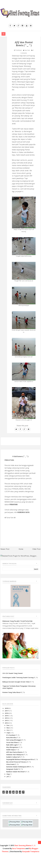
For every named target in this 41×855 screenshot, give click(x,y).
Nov (8, 728)
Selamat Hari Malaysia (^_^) (16, 755)
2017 (7, 711)
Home (21, 549)
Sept (9, 733)
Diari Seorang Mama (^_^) (25, 845)
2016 (7, 713)
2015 (7, 716)
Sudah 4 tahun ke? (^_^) (15, 757)
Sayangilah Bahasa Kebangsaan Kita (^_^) (22, 759)
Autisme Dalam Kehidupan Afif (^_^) (19, 767)
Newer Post (4, 549)
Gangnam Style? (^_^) (14, 769)
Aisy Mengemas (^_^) (14, 747)
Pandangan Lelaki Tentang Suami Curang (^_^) (20, 677)
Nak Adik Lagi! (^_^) (13, 745)
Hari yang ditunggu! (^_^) (15, 740)
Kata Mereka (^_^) (13, 737)
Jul (8, 776)
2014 (7, 718)
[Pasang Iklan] (14, 822)
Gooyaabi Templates (30, 851)
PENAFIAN (14, 504)
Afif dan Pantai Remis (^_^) (16, 752)
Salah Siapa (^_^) (12, 750)
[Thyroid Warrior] (20, 596)
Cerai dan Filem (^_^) (14, 742)
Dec (8, 725)
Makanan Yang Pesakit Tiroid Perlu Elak (17, 621)
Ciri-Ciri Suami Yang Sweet (12, 673)
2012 (7, 723)
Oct (8, 730)
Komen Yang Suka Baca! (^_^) (13, 692)
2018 (7, 708)
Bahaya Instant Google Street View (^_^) (18, 682)
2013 (7, 720)
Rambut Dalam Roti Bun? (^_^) (17, 772)
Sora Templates (18, 848)
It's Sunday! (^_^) (12, 735)
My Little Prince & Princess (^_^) (18, 762)
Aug (8, 774)
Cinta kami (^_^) (12, 764)
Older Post (36, 549)
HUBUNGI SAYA (23, 512)
